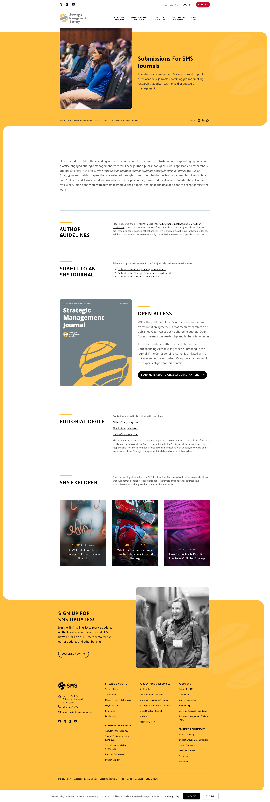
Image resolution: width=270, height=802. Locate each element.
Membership (184, 705)
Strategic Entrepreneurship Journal (156, 705)
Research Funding (187, 751)
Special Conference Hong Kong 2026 (117, 738)
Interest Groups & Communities (193, 740)
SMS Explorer (146, 689)
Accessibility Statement (85, 779)
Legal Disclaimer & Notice (112, 779)
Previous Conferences (115, 754)
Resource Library (147, 722)
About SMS (194, 18)
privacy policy (172, 796)
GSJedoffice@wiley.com (125, 434)
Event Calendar (112, 760)
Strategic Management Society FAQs (193, 718)
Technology (110, 694)
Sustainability (111, 689)
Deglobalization (112, 705)
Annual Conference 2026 (116, 731)
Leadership (110, 716)
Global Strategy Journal (151, 711)
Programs (183, 756)
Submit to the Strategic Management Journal (142, 269)
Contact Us (171, 4)
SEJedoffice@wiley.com (125, 428)
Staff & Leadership (187, 700)
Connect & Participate (158, 18)
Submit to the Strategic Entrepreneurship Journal (144, 273)
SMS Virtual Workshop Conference (116, 747)
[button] (205, 18)
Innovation (110, 711)
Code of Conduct (135, 779)
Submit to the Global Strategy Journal (138, 276)
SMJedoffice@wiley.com (126, 422)
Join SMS (203, 4)
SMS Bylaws (152, 779)
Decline (210, 796)
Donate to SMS (186, 689)
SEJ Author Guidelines (171, 223)
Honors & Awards (187, 745)
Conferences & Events (178, 18)
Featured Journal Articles (151, 694)
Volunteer (183, 762)
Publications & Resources (138, 18)
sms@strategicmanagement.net (78, 712)
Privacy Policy (64, 779)
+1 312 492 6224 (70, 707)
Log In (186, 4)
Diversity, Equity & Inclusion (118, 700)
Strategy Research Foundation (193, 711)
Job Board (144, 716)
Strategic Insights (119, 18)
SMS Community (186, 734)
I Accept (191, 796)
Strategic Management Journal (154, 700)
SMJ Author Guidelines (146, 223)
